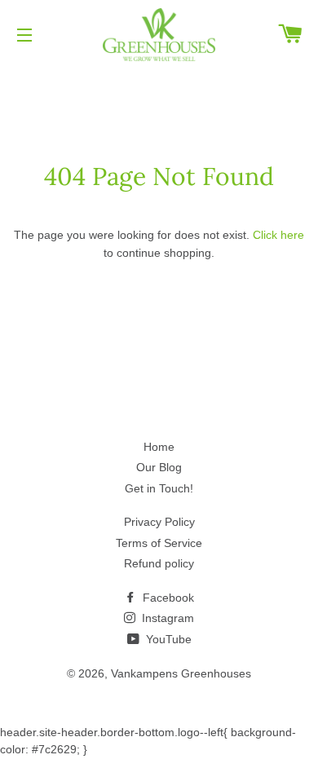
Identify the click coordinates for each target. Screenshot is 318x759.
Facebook (166, 597)
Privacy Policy (159, 521)
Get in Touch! (159, 488)
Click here (278, 234)
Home (159, 446)
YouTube (167, 639)
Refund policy (159, 563)
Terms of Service (159, 542)
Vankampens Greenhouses (181, 673)
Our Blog (159, 467)
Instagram (166, 617)
